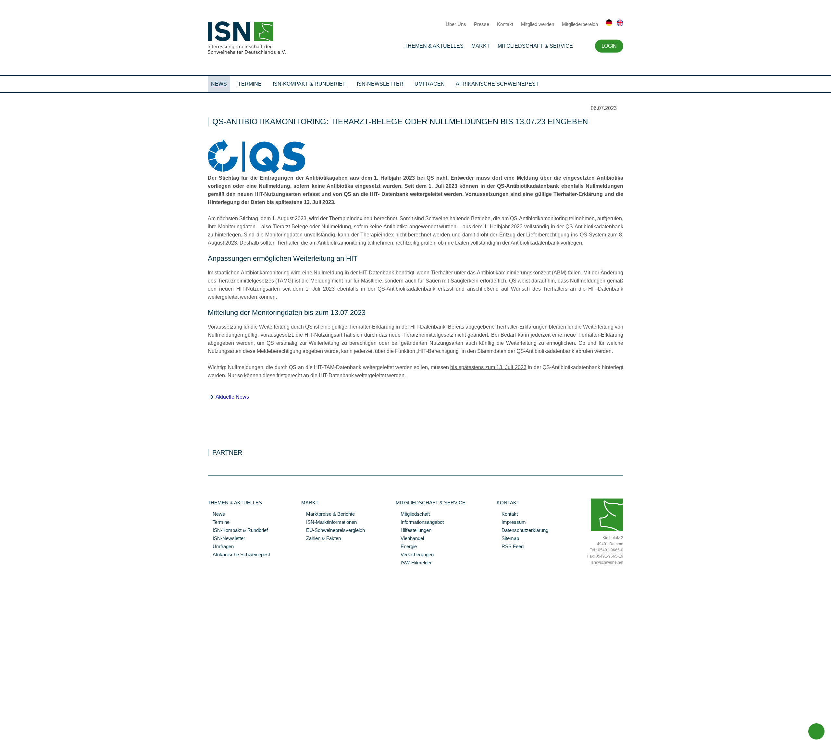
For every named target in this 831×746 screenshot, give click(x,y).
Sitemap (508, 538)
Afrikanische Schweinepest (497, 84)
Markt (480, 46)
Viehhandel (410, 538)
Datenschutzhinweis (20, 732)
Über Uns (456, 24)
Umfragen (430, 84)
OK (3, 741)
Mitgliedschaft (413, 514)
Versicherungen (415, 555)
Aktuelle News (232, 397)
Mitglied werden (537, 24)
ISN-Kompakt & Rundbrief (309, 84)
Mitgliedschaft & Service (535, 46)
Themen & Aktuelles (434, 46)
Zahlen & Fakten (321, 538)
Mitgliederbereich (580, 24)
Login (609, 46)
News (219, 84)
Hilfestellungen (413, 530)
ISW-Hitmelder (414, 563)
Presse (481, 24)
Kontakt (505, 24)
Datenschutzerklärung (522, 530)
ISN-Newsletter (380, 84)
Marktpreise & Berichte (328, 514)
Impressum (511, 522)
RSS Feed (510, 547)
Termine (250, 84)
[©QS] (256, 171)
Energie (406, 547)
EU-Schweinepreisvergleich (333, 530)
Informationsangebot (420, 522)
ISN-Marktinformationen (329, 522)
